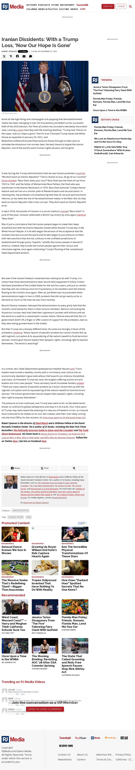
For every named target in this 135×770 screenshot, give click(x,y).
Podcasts (44, 5)
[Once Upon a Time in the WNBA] (15, 645)
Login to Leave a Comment (45, 709)
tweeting (17, 332)
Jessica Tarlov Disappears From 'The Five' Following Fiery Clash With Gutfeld (44, 624)
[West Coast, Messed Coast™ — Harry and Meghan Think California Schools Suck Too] (15, 606)
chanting (80, 173)
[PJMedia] (13, 6)
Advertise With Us (105, 754)
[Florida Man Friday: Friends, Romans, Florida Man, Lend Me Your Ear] (75, 606)
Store (55, 5)
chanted (64, 211)
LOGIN (121, 6)
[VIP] (82, 9)
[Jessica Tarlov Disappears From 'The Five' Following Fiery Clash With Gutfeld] (45, 606)
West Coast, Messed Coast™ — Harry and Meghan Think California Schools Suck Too (14, 624)
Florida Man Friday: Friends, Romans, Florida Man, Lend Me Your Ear (74, 622)
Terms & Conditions (105, 759)
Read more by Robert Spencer (36, 502)
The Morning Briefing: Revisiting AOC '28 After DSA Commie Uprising (44, 660)
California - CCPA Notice (124, 759)
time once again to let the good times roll (64, 417)
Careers (81, 759)
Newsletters (65, 759)
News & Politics (48, 9)
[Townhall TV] (83, 5)
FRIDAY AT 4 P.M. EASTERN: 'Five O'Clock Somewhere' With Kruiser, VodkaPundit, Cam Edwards (112, 150)
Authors (31, 5)
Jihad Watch (54, 477)
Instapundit (67, 5)
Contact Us (64, 754)
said (72, 368)
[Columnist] (12, 482)
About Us (82, 754)
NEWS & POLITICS (20, 511)
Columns (31, 9)
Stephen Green (69, 630)
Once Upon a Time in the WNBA (14, 657)
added (80, 383)
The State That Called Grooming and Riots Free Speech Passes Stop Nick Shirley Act (73, 664)
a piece (19, 129)
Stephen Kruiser (39, 669)
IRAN (29, 517)
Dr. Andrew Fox (9, 662)
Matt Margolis (39, 633)
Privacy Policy (123, 754)
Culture (64, 9)
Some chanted (9, 180)
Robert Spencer (9, 51)
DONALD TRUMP (15, 517)
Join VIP (108, 6)
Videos (74, 9)
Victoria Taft (8, 633)
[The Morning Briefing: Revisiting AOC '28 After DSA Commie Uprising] (45, 645)
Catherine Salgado (71, 675)
